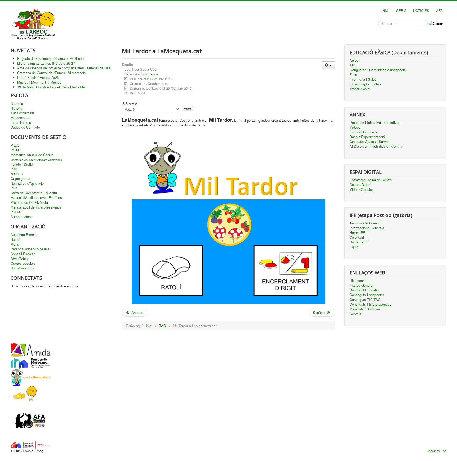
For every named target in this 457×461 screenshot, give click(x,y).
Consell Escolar (23, 253)
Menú (15, 244)
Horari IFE (357, 232)
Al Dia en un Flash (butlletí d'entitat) (377, 146)
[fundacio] (30, 361)
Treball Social (360, 89)
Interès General (361, 285)
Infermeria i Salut (363, 79)
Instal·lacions (21, 122)
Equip (354, 247)
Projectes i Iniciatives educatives (375, 122)
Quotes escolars (23, 263)
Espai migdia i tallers (366, 84)
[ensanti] (24, 393)
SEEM (401, 10)
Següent (320, 312)
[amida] (30, 349)
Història (16, 108)
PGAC (15, 150)
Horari (15, 239)
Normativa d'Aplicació (27, 183)
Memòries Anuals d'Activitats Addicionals (37, 159)
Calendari (357, 237)
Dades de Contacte (25, 127)
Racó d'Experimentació (367, 136)
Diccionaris (358, 280)
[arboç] (30, 444)
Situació (17, 103)
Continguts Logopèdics (367, 294)
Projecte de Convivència (29, 202)
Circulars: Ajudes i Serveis (370, 141)
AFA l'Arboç (20, 258)
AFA (439, 10)
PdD (14, 169)
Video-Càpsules (362, 189)
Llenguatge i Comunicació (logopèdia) (378, 69)
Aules (354, 60)
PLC (14, 188)
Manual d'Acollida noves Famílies (36, 197)
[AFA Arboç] (30, 420)
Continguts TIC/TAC (365, 299)
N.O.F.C (17, 173)
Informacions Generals (367, 227)
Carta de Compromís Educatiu (34, 193)
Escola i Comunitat (364, 132)
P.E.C (15, 145)
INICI (385, 10)
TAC (353, 65)
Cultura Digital (360, 184)
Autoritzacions (22, 216)
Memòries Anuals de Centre (32, 154)
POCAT (16, 212)
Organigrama (20, 178)
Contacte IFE (360, 242)
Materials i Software (365, 309)
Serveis (355, 313)
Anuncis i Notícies (364, 223)
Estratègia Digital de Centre (371, 180)
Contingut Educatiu (364, 290)
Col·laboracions (22, 268)
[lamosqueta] (30, 376)
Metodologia (20, 117)
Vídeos (355, 127)
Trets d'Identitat (22, 113)
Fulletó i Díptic (22, 164)
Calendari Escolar (24, 234)
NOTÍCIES (421, 10)
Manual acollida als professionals (36, 207)
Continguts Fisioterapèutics (370, 304)
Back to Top (437, 450)
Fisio (353, 74)
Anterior (136, 312)
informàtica (149, 73)
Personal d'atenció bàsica (30, 249)
